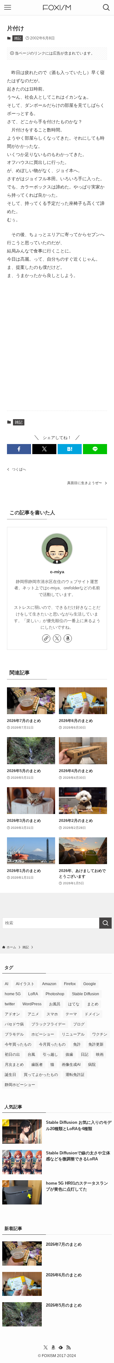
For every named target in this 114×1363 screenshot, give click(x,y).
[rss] (68, 1347)
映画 (100, 1054)
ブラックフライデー (48, 1024)
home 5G (13, 994)
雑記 (17, 38)
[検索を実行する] (105, 923)
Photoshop (55, 994)
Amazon (49, 984)
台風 (31, 1054)
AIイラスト (25, 984)
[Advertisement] (57, 345)
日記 (84, 1054)
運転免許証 (75, 1074)
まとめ (92, 1004)
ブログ (79, 1024)
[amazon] (68, 638)
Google (89, 984)
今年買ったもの (18, 1044)
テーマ (71, 1014)
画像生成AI (71, 1064)
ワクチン (99, 1034)
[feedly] (61, 1347)
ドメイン (92, 1014)
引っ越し (50, 1054)
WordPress (31, 1004)
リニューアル (73, 1034)
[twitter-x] (57, 638)
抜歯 (69, 1054)
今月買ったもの (52, 1044)
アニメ (33, 1014)
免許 (77, 1044)
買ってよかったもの (41, 1074)
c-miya (57, 571)
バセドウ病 (14, 1024)
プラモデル (14, 1034)
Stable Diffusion (85, 994)
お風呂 (54, 1004)
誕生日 (10, 1074)
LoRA (33, 994)
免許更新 (96, 1044)
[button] (19, 449)
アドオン (12, 1014)
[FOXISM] (57, 7)
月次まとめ (14, 1064)
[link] (46, 638)
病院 (92, 1064)
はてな (73, 1004)
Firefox (70, 984)
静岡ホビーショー (20, 1085)
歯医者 (37, 1064)
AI (6, 984)
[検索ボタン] (106, 7)
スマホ (52, 1014)
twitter (10, 1004)
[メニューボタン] (7, 7)
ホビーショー (42, 1034)
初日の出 (12, 1054)
